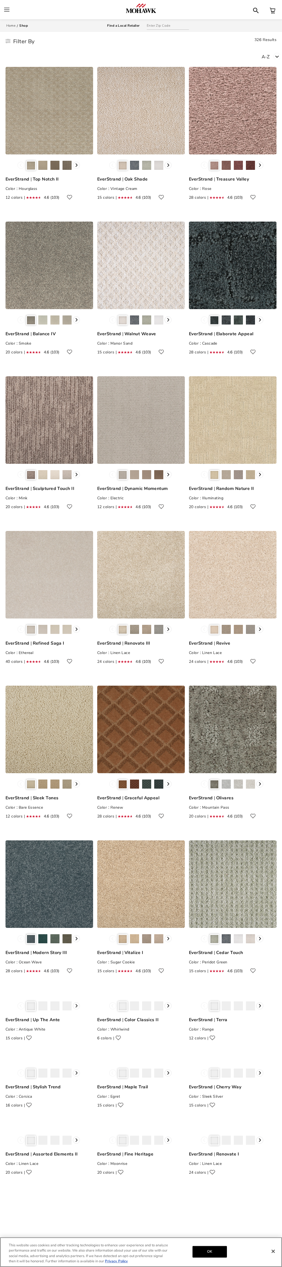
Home (11, 25)
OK (209, 1251)
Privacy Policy (116, 1261)
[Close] (273, 1251)
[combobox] (272, 56)
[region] (141, 1252)
